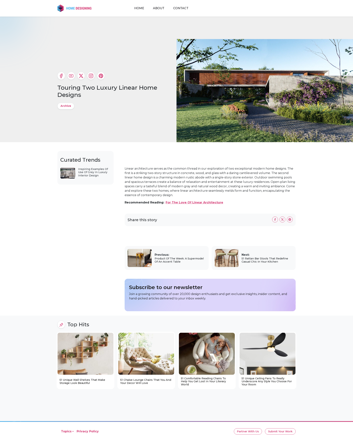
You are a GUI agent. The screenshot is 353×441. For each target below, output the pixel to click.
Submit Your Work (280, 431)
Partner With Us (248, 431)
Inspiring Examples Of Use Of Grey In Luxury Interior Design (93, 172)
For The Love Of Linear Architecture (194, 202)
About (158, 8)
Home (139, 8)
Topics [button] (66, 431)
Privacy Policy (88, 431)
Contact (180, 8)
